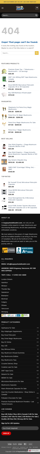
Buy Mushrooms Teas (8, 360)
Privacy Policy (6, 447)
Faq (30, 447)
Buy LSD (4, 346)
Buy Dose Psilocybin (8, 335)
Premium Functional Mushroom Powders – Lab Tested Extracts (17, 403)
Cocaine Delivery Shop (9, 363)
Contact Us (24, 447)
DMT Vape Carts (7, 371)
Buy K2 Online (6, 342)
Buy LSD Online (7, 414)
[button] (2, 8)
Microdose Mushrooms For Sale (12, 381)
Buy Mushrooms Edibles (9, 356)
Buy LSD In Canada (20, 414)
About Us (16, 447)
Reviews (35, 447)
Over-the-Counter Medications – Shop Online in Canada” (18, 393)
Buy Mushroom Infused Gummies (12, 353)
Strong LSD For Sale (25, 419)
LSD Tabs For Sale (14, 416)
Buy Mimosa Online (8, 349)
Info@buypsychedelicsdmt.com (18, 264)
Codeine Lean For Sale (9, 367)
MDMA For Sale (6, 378)
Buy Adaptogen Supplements (11, 331)
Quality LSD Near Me (8, 419)
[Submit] (36, 15)
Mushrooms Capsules (8, 385)
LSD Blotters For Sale (30, 416)
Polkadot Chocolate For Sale (11, 398)
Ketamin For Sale (7, 374)
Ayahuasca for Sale (8, 328)
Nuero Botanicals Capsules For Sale (13, 388)
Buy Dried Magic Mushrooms (11, 338)
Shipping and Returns (19, 448)
